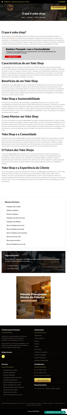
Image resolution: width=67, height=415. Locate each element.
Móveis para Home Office (14, 237)
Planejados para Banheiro (14, 222)
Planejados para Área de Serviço (16, 218)
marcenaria (11, 38)
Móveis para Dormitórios (14, 240)
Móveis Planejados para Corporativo (17, 233)
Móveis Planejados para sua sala (16, 244)
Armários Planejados (12, 214)
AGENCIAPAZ (35, 411)
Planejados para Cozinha (14, 207)
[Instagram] (3, 356)
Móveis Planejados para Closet (15, 225)
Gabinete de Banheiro (13, 210)
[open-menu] (32, 8)
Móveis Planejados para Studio (15, 229)
